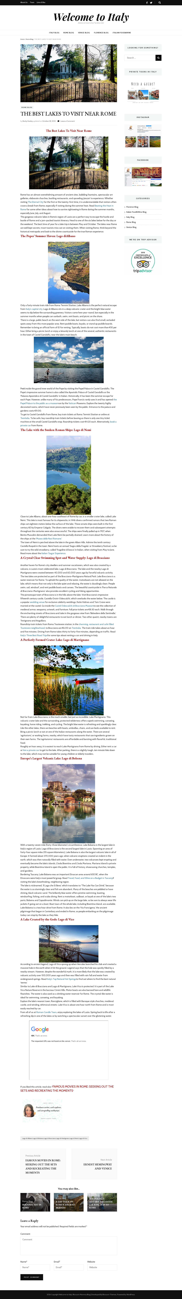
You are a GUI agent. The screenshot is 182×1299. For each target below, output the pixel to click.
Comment (25, 1234)
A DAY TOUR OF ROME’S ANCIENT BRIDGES (65, 1204)
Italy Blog (54, 33)
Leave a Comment (67, 121)
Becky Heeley (28, 121)
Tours (32, 2)
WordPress (131, 1294)
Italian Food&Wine (122, 33)
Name (23, 1261)
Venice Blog (84, 33)
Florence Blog (101, 33)
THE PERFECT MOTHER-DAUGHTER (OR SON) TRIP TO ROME (101, 1203)
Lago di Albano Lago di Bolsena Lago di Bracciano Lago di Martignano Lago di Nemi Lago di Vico (54, 1138)
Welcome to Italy (91, 16)
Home (22, 39)
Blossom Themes (109, 1294)
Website (91, 1261)
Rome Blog (68, 33)
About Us (23, 2)
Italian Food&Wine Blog (136, 212)
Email (57, 1261)
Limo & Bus (41, 2)
